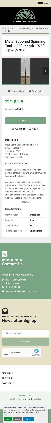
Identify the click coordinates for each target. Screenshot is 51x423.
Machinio (37, 399)
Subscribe (25, 341)
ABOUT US (7, 378)
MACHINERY (8, 373)
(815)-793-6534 (29, 128)
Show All (25, 202)
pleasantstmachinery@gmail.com (21, 291)
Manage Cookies (25, 395)
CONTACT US (8, 383)
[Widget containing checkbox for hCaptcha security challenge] (21, 353)
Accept (8, 419)
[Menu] (40, 3)
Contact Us (25, 120)
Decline (17, 419)
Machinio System (17, 399)
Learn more (28, 419)
